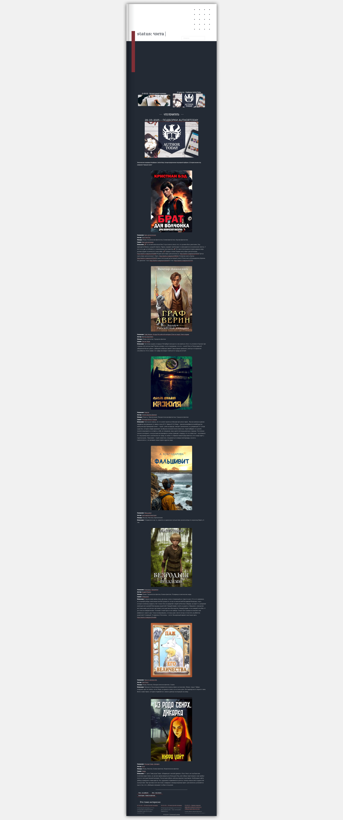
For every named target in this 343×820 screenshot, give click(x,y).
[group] (158, 99)
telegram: (171, 814)
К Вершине (145, 597)
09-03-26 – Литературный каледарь (171, 805)
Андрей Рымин (146, 592)
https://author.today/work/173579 (189, 254)
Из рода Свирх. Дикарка (151, 764)
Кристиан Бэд (146, 237)
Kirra (143, 766)
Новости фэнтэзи (150, 795)
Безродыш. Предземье (151, 589)
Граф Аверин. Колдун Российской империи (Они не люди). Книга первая (166, 334)
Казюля (146, 412)
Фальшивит (148, 513)
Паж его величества (150, 680)
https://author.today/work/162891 (146, 254)
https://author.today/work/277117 (183, 260)
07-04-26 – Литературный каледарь (147, 805)
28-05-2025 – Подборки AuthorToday (171, 120)
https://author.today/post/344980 (146, 617)
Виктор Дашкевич (147, 337)
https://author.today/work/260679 (159, 260)
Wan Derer (145, 682)
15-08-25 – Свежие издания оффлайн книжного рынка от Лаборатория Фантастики (193, 807)
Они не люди (146, 341)
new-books (158, 793)
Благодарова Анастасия (149, 515)
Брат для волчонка (150, 235)
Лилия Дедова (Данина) (149, 415)
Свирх (144, 771)
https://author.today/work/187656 (169, 256)
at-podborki (145, 793)
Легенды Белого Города (149, 419)
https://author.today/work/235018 (147, 258)
